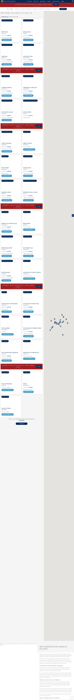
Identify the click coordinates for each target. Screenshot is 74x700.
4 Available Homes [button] (7, 175)
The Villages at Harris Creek (32, 328)
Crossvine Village (7, 112)
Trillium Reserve (6, 384)
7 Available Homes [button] (7, 64)
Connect (49, 1)
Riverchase (26, 223)
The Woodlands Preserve (9, 352)
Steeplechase (5, 272)
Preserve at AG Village (30, 192)
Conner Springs (6, 87)
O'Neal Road (27, 167)
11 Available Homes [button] (28, 311)
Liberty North (27, 143)
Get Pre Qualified (55, 1)
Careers (62, 1)
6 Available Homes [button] (7, 120)
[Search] (72, 1)
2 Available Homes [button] (28, 39)
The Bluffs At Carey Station (32, 272)
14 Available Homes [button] (7, 151)
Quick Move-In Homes (13, 16)
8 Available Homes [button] (7, 39)
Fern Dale (4, 32)
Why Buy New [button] (35, 1)
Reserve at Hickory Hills (9, 223)
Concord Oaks (28, 56)
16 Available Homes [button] (28, 255)
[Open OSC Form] (73, 215)
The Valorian (5, 328)
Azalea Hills (27, 32)
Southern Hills (28, 248)
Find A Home (29, 1)
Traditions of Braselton (31, 352)
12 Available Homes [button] (28, 336)
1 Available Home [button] (28, 175)
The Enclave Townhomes (9, 303)
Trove (25, 384)
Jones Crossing (6, 143)
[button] (51, 321)
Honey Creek (27, 112)
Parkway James (6, 192)
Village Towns (6, 408)
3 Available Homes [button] (28, 95)
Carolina (4, 56)
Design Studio (42, 1)
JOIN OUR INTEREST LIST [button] (29, 149)
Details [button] (56, 4)
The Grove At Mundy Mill (31, 303)
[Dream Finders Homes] (8, 1)
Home (8, 8)
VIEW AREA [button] (21, 423)
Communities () (4, 16)
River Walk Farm (6, 248)
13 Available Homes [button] (7, 200)
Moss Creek (5, 167)
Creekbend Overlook (30, 87)
